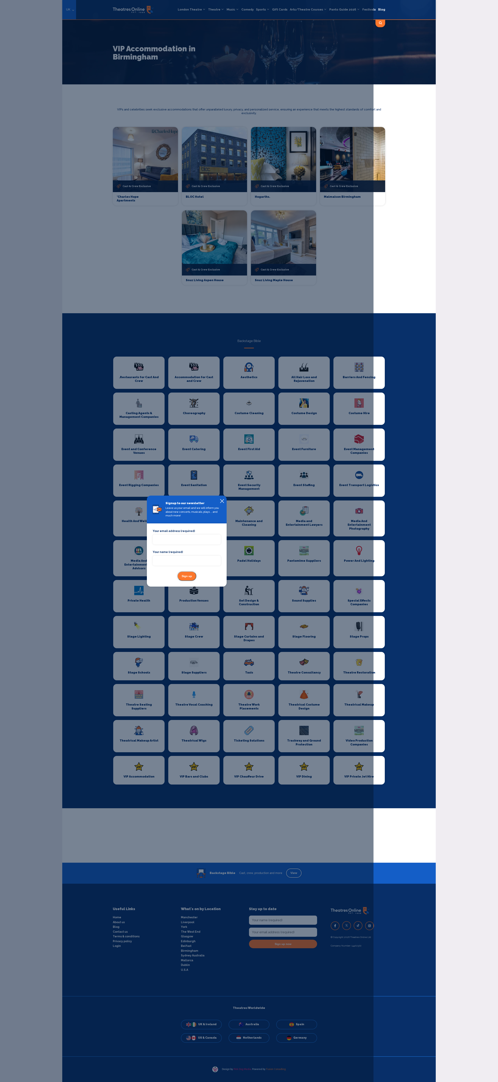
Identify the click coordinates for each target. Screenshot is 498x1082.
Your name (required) (168, 552)
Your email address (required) (174, 531)
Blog (381, 9)
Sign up (187, 576)
